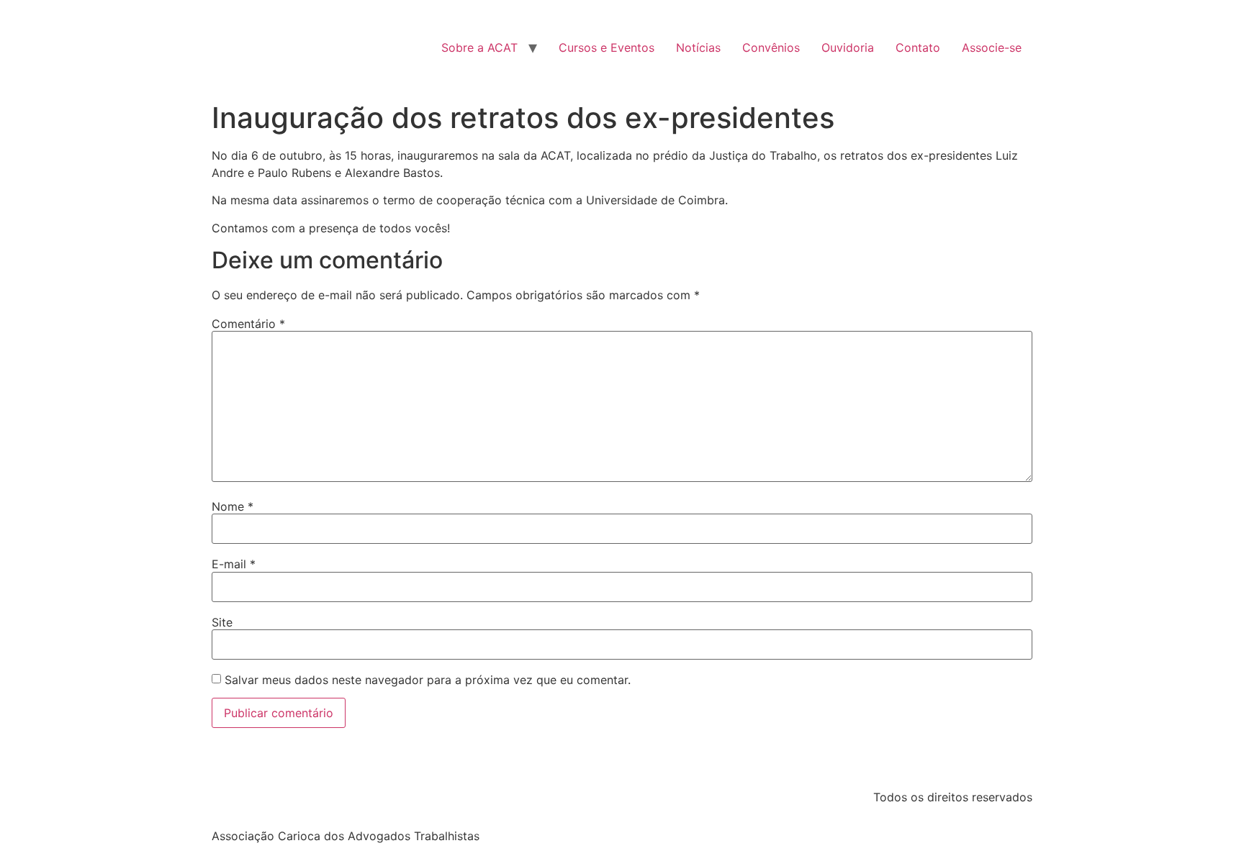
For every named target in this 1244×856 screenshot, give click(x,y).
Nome (232, 506)
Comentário (248, 323)
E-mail (234, 564)
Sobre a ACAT (479, 47)
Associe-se (992, 47)
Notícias (698, 47)
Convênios (771, 47)
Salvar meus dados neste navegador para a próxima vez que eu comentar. (428, 680)
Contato (918, 47)
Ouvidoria (847, 47)
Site (222, 622)
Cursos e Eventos (606, 47)
